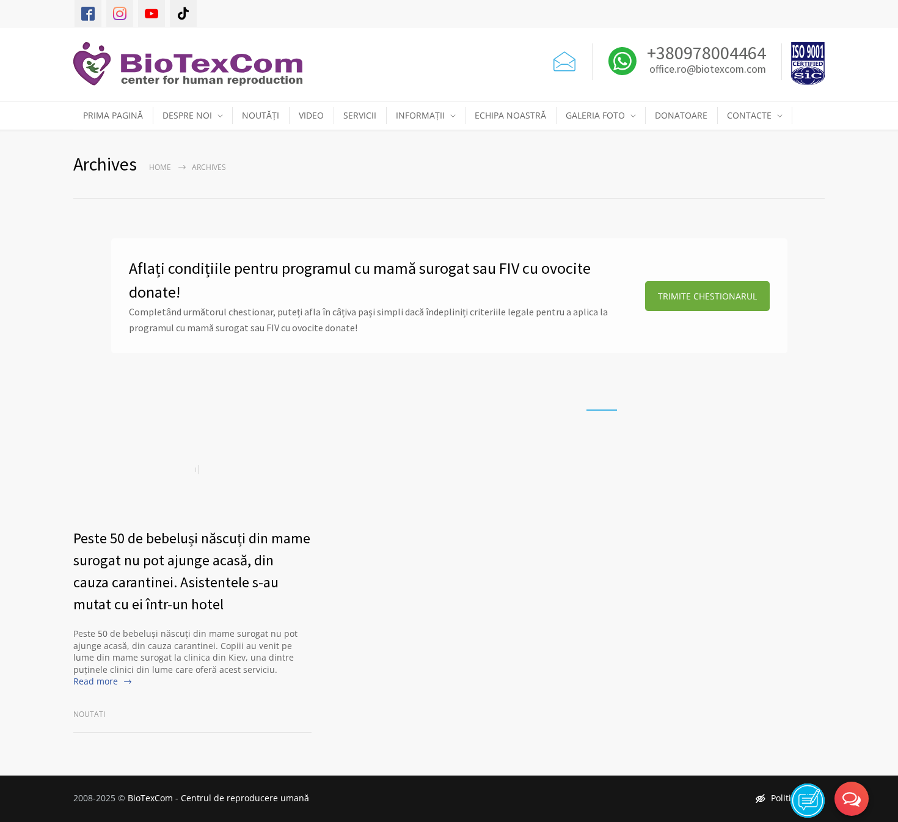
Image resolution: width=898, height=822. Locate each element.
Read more (95, 681)
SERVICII (359, 115)
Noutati (89, 714)
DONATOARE (681, 115)
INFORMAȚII (420, 115)
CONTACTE (749, 115)
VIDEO (311, 115)
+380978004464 (704, 52)
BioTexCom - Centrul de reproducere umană (218, 798)
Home (160, 167)
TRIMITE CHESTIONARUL (707, 296)
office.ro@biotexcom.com (707, 69)
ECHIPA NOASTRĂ (510, 115)
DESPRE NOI (187, 115)
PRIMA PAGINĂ (113, 115)
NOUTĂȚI (260, 115)
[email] (564, 58)
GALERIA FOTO (595, 115)
